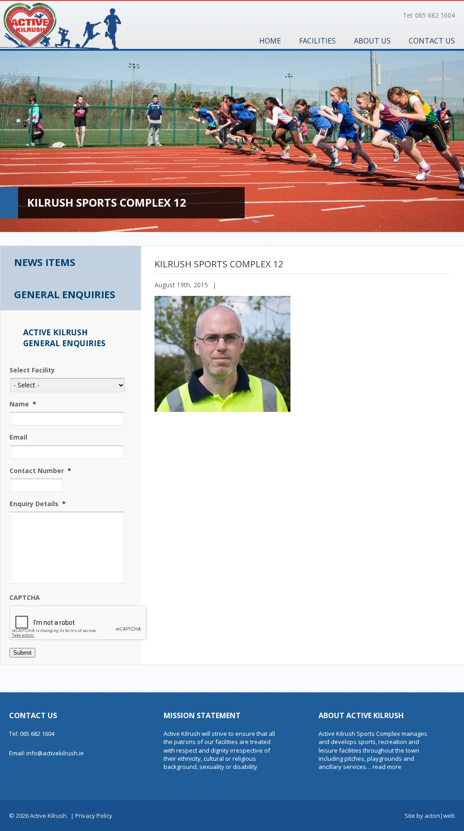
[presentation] (78, 623)
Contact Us (432, 41)
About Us (372, 41)
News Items (44, 262)
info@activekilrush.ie (55, 753)
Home (270, 41)
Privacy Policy (93, 816)
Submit (22, 652)
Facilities (317, 41)
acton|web (440, 816)
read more (386, 767)
